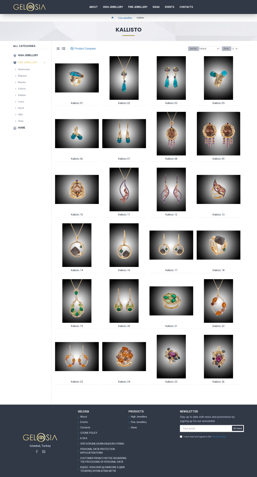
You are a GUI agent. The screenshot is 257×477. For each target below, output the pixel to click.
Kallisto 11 (124, 214)
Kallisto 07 (124, 158)
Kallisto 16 (124, 270)
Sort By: (193, 48)
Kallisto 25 (171, 381)
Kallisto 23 (77, 381)
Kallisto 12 (171, 214)
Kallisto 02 (124, 103)
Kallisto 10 (77, 214)
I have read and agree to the (204, 436)
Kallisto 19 (77, 326)
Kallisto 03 (171, 103)
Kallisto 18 (218, 270)
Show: (226, 48)
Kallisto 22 (218, 326)
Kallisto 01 (77, 103)
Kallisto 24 (124, 381)
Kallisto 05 (218, 103)
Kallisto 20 (124, 326)
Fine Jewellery (125, 17)
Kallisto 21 (171, 326)
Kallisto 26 (218, 381)
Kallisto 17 (171, 270)
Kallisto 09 (218, 158)
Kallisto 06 (77, 158)
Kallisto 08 (171, 158)
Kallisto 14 (77, 270)
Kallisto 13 (218, 214)
